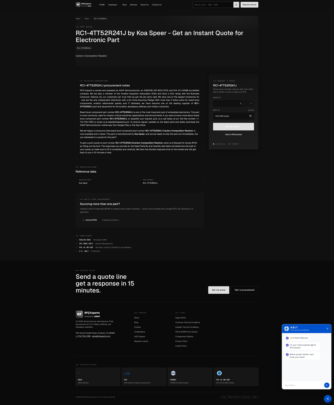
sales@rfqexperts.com (101, 336)
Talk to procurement (245, 290)
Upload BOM (91, 220)
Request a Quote (249, 5)
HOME (102, 5)
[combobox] (214, 5)
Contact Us (157, 5)
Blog (125, 5)
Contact (137, 327)
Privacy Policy (181, 341)
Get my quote (232, 126)
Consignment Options (184, 336)
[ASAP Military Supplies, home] (83, 4)
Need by (233, 110)
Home (78, 19)
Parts (87, 19)
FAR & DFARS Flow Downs (186, 332)
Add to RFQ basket (233, 134)
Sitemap (133, 5)
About (136, 318)
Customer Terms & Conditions (187, 322)
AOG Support (139, 336)
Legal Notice (180, 318)
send (327, 385)
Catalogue (112, 5)
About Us (145, 5)
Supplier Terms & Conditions (187, 327)
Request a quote (141, 341)
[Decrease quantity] (245, 103)
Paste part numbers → (111, 220)
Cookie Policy (181, 346)
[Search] (236, 5)
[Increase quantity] (251, 103)
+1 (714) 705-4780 (83, 336)
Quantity (217, 98)
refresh (327, 328)
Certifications (139, 332)
